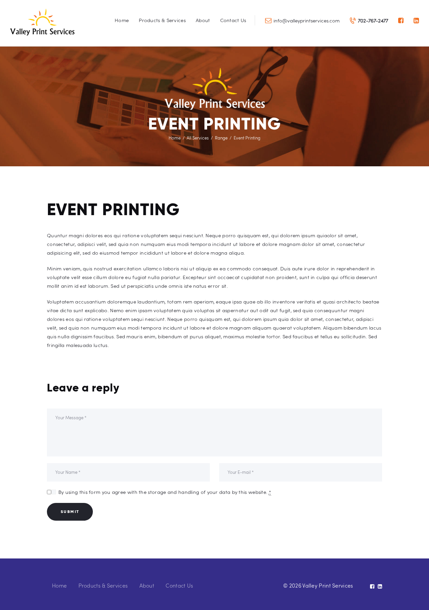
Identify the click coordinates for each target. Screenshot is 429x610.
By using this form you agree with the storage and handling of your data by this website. (164, 492)
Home (175, 138)
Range (221, 138)
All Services (198, 138)
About (147, 585)
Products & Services (103, 585)
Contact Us (179, 585)
